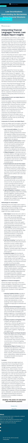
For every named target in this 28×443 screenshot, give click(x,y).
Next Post (14, 408)
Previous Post (14, 406)
